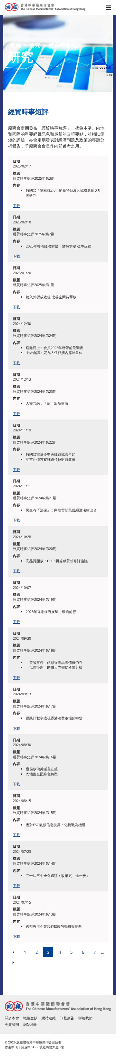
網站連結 (49, 1018)
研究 (34, 45)
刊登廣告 (67, 1018)
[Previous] (13, 952)
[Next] (13, 962)
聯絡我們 (85, 1018)
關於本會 (12, 1018)
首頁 (15, 45)
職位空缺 (30, 1018)
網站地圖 (30, 1025)
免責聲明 (12, 1025)
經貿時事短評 (65, 45)
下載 (16, 205)
